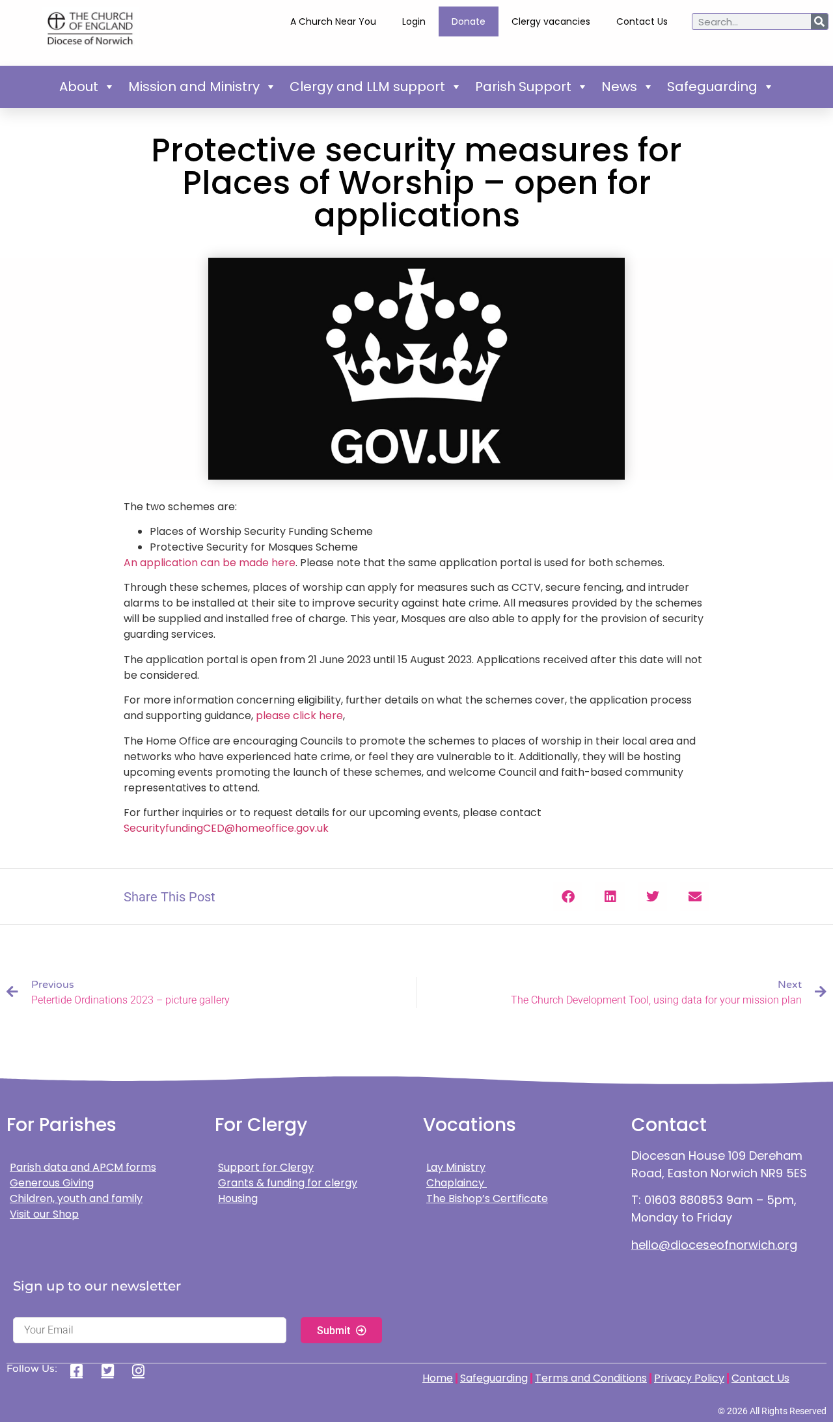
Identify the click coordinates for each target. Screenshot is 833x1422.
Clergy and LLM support (367, 86)
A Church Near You (333, 21)
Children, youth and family (76, 1198)
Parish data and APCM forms (83, 1167)
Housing (238, 1198)
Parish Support (523, 86)
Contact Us (642, 21)
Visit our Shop (44, 1214)
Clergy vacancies (551, 21)
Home (437, 1378)
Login (414, 21)
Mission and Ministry (194, 86)
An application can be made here (209, 562)
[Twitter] (112, 1370)
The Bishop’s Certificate (487, 1198)
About (78, 86)
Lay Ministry (455, 1167)
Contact (669, 1125)
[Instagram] (143, 1370)
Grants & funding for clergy (287, 1182)
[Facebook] (81, 1370)
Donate (468, 21)
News (619, 86)
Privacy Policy (689, 1378)
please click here (299, 715)
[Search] (819, 21)
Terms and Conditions (591, 1378)
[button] (567, 896)
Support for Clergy (266, 1167)
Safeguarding (712, 86)
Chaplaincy (456, 1182)
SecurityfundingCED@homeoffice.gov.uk (226, 828)
